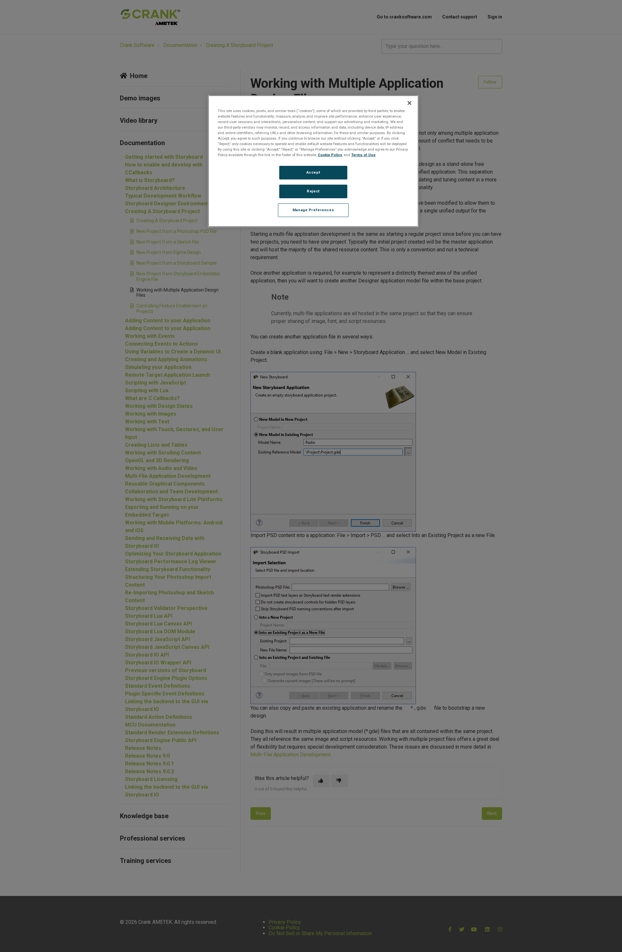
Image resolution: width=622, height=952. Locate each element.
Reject (313, 191)
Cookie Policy (330, 155)
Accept (313, 172)
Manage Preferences (313, 210)
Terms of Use (363, 155)
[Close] (409, 103)
